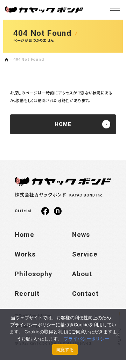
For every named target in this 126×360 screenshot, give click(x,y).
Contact (85, 294)
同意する (65, 349)
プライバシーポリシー (86, 338)
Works (25, 254)
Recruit (27, 294)
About (82, 274)
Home (24, 235)
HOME (63, 124)
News (81, 235)
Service (85, 254)
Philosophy (33, 274)
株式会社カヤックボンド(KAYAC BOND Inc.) (44, 10)
